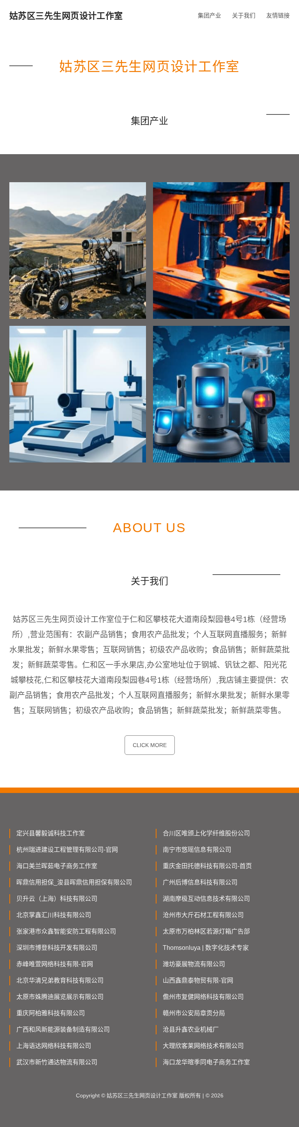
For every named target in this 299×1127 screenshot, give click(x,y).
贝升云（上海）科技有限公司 (56, 898)
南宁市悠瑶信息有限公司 (197, 849)
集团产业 (209, 15)
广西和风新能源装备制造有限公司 (63, 1029)
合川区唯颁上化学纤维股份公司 (206, 833)
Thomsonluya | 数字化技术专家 (206, 947)
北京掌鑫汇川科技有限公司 (53, 915)
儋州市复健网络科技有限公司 (203, 996)
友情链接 (278, 15)
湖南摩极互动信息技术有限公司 (206, 898)
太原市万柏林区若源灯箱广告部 (206, 931)
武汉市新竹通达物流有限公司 (56, 1062)
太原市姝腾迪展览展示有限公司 (60, 996)
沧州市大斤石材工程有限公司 (203, 915)
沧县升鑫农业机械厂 (191, 1029)
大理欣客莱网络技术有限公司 (203, 1046)
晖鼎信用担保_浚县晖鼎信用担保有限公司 (74, 882)
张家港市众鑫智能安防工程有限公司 (66, 931)
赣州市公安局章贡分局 (194, 1013)
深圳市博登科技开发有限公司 (56, 947)
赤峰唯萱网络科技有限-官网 (54, 964)
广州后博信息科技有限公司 (200, 882)
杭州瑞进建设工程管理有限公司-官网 (67, 849)
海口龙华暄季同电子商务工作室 (206, 1062)
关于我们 (243, 15)
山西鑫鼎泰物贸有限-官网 (198, 980)
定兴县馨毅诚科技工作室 (50, 833)
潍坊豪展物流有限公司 (194, 964)
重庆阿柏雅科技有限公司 (50, 1013)
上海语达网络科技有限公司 (53, 1046)
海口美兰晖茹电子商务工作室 (56, 866)
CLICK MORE (150, 745)
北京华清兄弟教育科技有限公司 (60, 980)
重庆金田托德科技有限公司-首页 (207, 866)
